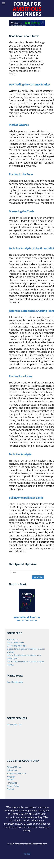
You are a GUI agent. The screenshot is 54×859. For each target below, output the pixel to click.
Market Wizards (19, 124)
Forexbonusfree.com (16, 773)
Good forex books (15, 682)
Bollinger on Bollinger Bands (26, 497)
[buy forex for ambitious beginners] (27, 600)
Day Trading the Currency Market (29, 84)
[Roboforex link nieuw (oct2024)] (27, 23)
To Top (27, 854)
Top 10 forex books (15, 642)
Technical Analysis (20, 454)
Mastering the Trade (21, 211)
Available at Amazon (27, 617)
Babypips (11, 776)
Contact (10, 789)
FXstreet (10, 779)
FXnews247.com (14, 767)
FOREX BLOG (12, 639)
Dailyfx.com (12, 770)
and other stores (27, 620)
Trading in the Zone (21, 174)
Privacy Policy (13, 786)
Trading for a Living (20, 376)
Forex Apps (12, 782)
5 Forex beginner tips (16, 645)
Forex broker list (14, 724)
